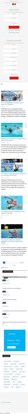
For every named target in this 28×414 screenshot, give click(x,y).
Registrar (14, 78)
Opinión (5, 277)
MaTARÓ (23, 376)
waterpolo (18, 387)
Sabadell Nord (7, 384)
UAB (12, 387)
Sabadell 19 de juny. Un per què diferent (12, 288)
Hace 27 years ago (7, 402)
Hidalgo (5, 369)
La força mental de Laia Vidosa (10, 299)
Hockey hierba (19, 369)
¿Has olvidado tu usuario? (14, 32)
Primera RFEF (7, 382)
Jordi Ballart (6, 371)
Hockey (4, 291)
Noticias (4, 302)
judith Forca (22, 371)
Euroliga (23, 366)
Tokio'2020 (6, 387)
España (16, 366)
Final (14, 265)
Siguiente (22, 262)
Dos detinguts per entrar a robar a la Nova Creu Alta (14, 311)
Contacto (20, 2)
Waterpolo (5, 92)
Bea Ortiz (6, 364)
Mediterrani (6, 379)
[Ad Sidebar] (14, 340)
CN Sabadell (21, 364)
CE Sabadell (13, 364)
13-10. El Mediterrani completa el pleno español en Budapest (12, 103)
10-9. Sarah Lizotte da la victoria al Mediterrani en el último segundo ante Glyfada (12, 241)
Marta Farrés (15, 376)
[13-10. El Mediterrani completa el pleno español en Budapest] (12, 96)
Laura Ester (18, 374)
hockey (11, 369)
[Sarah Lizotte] (12, 231)
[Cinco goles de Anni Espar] (12, 165)
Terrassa (23, 384)
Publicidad (15, 2)
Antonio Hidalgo (7, 361)
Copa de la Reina (8, 366)
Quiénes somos (9, 2)
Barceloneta (16, 361)
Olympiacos (14, 379)
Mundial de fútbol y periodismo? (13, 273)
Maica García (7, 376)
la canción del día (8, 374)
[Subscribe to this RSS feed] (26, 89)
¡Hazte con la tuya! (19, 12)
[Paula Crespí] (12, 130)
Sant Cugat (15, 384)
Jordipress (14, 371)
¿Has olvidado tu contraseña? (14, 30)
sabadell (19, 382)
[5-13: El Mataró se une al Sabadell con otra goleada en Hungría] (12, 203)
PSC (14, 382)
